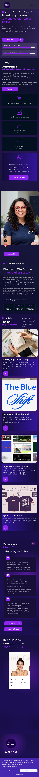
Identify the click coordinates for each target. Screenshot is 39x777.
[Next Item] (33, 664)
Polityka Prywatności (10, 756)
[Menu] (31, 4)
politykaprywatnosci (12, 766)
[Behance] (16, 752)
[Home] (21, 40)
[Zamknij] (36, 760)
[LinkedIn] (9, 752)
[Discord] (6, 752)
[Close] (5, 373)
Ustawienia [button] (19, 774)
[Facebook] (12, 752)
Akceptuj (28, 771)
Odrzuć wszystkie (10, 771)
